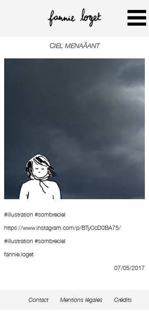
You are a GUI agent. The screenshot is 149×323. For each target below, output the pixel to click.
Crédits (123, 299)
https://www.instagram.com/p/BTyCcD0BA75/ (62, 227)
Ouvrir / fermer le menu (136, 17)
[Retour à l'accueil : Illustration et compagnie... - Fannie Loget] (74, 24)
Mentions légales (81, 299)
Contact (38, 299)
